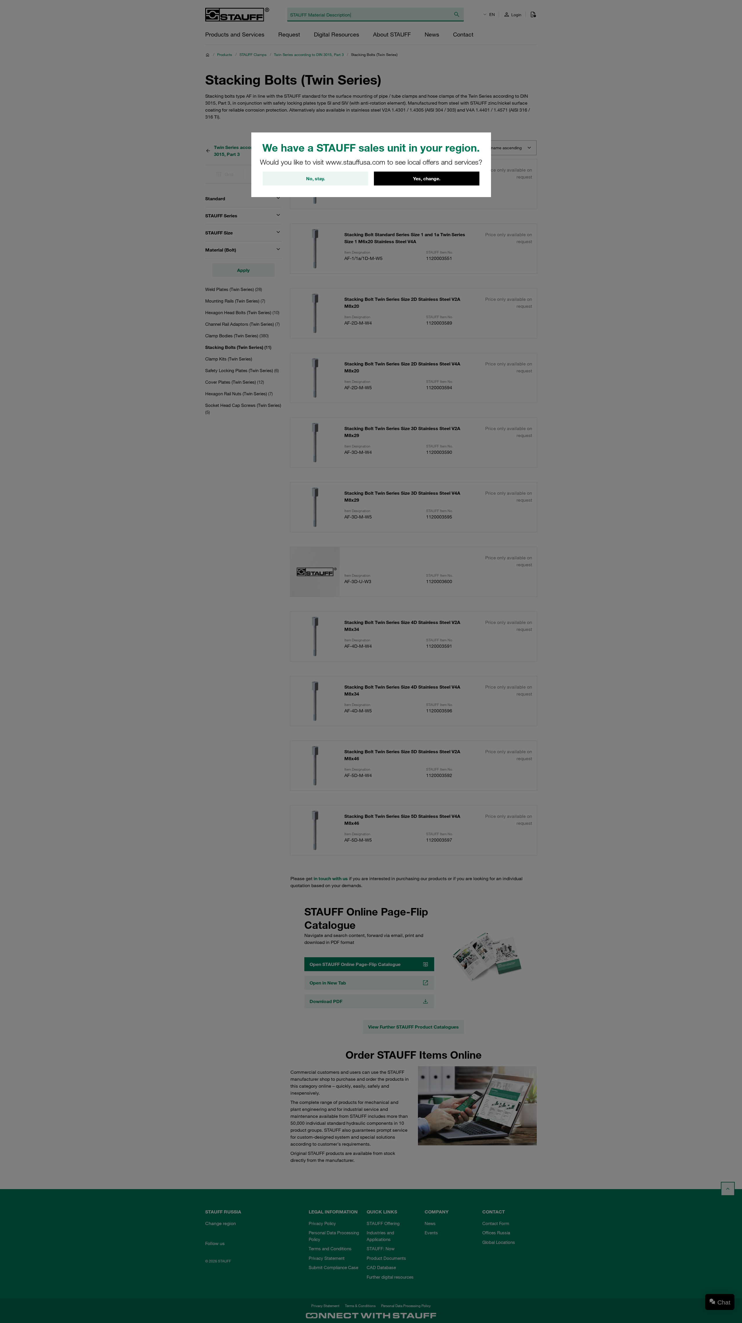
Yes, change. (426, 178)
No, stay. (315, 178)
